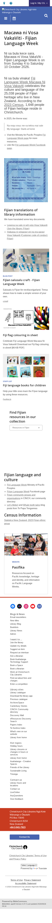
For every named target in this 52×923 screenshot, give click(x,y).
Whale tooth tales (31, 505)
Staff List (7, 381)
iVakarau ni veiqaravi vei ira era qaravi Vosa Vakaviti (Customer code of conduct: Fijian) (27, 235)
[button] (4, 3)
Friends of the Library (19, 767)
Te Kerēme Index (18, 728)
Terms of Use (17, 880)
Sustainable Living (18, 770)
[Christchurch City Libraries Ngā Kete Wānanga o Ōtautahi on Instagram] (26, 606)
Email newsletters (18, 617)
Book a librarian (17, 668)
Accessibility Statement (25, 883)
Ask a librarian (16, 656)
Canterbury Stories (18, 706)
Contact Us (24, 837)
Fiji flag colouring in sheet (20, 335)
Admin (13, 634)
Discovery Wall (17, 715)
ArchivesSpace (17, 702)
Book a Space (16, 665)
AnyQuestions (16, 795)
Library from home (18, 737)
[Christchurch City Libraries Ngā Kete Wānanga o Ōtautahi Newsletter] (39, 606)
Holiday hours (16, 746)
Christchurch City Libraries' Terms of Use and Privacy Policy (28, 857)
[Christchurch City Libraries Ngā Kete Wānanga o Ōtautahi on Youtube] (32, 606)
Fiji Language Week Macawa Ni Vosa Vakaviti (24, 82)
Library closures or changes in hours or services (19, 752)
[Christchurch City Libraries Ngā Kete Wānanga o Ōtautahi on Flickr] (19, 606)
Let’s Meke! (12, 505)
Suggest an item (17, 649)
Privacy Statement (32, 880)
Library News (16, 630)
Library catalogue (18, 692)
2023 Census (13, 105)
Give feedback (16, 799)
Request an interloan (19, 652)
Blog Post (7, 276)
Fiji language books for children (24, 385)
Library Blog (15, 624)
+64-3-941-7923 (18, 827)
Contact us (15, 789)
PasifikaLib (7, 399)
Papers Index (16, 724)
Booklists (14, 627)
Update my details (18, 646)
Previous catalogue (18, 699)
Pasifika (18, 567)
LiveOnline (15, 792)
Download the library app (21, 696)
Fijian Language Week (18, 491)
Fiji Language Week (17, 485)
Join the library (16, 642)
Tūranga (14, 774)
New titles (14, 620)
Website (16, 562)
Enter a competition (19, 684)
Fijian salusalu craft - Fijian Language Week (21, 282)
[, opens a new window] (18, 851)
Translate (43, 868)
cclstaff (5, 301)
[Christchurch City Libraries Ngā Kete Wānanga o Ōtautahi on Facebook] (12, 606)
